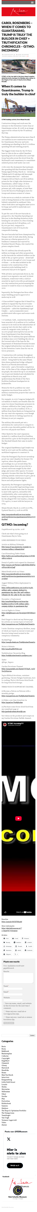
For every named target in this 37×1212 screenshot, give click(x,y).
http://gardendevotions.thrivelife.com (14, 711)
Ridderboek (6, 1103)
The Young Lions (8, 1113)
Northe (4, 1096)
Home (19, 54)
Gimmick (5, 1063)
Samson (5, 1106)
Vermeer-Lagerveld (9, 1120)
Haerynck (5, 1068)
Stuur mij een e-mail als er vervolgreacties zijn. (15, 1012)
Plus (3, 1099)
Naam (6, 986)
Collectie (5, 1056)
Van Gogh (5, 1118)
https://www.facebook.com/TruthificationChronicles (18, 642)
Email (6, 992)
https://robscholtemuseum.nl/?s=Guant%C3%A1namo (12, 929)
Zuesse (4, 1125)
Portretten (17, 56)
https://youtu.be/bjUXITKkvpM (12, 922)
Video (24, 56)
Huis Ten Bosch (7, 1075)
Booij (4, 1049)
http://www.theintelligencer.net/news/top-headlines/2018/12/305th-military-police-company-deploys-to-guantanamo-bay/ (16, 604)
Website (7, 998)
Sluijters (5, 1108)
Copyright (6, 1058)
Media (10, 56)
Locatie (5, 56)
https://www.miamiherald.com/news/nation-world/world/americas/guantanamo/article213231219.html (18, 576)
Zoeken (32, 1035)
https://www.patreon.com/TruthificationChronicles (18, 624)
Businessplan (7, 1054)
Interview (25, 54)
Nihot (4, 1094)
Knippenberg (7, 1080)
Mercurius (6, 1089)
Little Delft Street (8, 1082)
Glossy (4, 1065)
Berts (4, 1046)
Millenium (6, 1092)
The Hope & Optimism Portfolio (14, 1111)
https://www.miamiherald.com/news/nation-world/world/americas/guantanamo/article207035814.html (18, 517)
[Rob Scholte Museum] (18, 11)
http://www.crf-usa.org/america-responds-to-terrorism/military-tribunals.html (16, 548)
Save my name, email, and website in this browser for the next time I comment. (18, 1005)
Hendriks (5, 1070)
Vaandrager (6, 1115)
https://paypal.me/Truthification (12, 702)
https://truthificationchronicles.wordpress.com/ (17, 655)
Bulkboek (5, 1051)
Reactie (6, 971)
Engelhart (5, 1061)
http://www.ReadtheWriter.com (12, 649)
